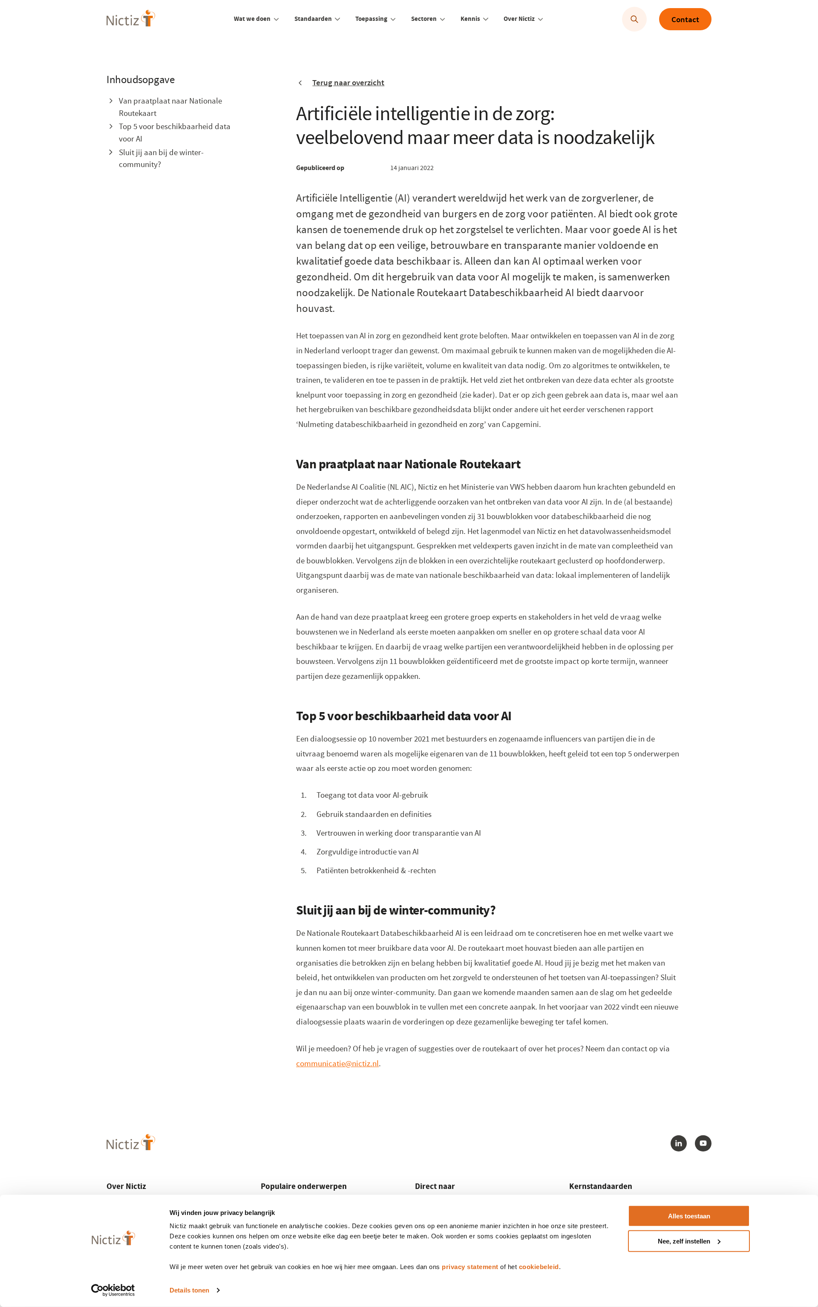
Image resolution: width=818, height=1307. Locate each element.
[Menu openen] (276, 19)
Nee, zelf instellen (684, 1241)
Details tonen (189, 1290)
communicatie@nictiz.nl (337, 1063)
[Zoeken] (634, 19)
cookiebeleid (539, 1266)
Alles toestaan (689, 1216)
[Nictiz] (131, 18)
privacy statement (470, 1266)
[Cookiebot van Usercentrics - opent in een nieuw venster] (113, 1290)
